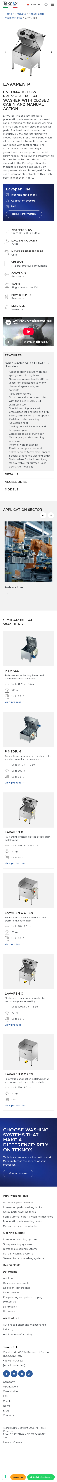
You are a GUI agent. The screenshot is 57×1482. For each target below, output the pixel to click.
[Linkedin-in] (21, 1373)
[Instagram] (29, 1373)
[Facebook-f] (6, 1373)
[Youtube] (14, 1373)
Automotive (14, 587)
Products (20, 14)
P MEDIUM (13, 751)
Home (8, 14)
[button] (6, 51)
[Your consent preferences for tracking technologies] (5, 1477)
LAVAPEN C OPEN (19, 912)
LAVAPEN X (14, 832)
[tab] (28, 355)
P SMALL (12, 670)
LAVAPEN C (14, 993)
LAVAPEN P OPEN (19, 1074)
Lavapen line (18, 189)
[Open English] (39, 4)
